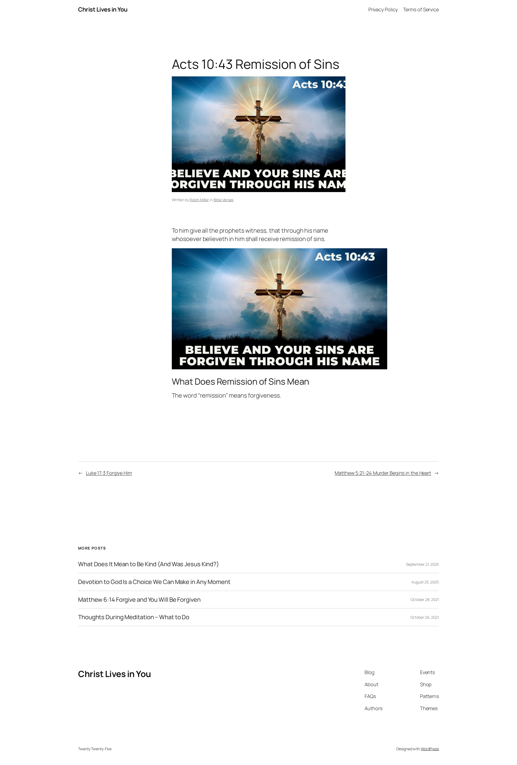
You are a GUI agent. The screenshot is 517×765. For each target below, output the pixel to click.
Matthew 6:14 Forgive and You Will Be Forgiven (139, 599)
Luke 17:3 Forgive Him (109, 473)
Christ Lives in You (103, 9)
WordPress (430, 748)
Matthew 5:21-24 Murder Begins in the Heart (383, 473)
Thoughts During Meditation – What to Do (133, 617)
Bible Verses (224, 199)
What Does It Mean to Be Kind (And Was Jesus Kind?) (148, 564)
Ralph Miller (199, 199)
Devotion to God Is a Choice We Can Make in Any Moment (154, 582)
